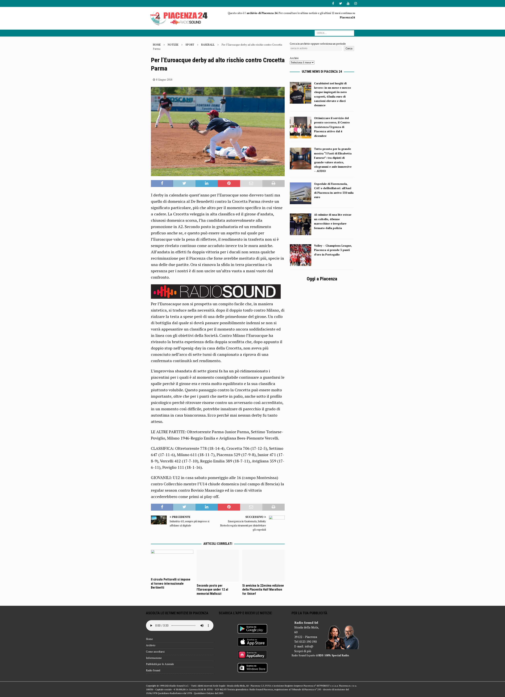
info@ (309, 646)
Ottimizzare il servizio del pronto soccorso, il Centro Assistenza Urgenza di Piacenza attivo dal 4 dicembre (332, 127)
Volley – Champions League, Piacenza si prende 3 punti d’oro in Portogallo (333, 250)
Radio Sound (153, 670)
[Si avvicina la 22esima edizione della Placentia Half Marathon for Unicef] (263, 565)
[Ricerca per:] (334, 33)
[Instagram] (355, 3)
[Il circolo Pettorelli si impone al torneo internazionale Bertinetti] (172, 562)
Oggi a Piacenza (322, 279)
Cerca (349, 48)
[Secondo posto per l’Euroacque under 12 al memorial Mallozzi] (218, 565)
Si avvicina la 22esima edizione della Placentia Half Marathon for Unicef (263, 590)
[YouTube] (348, 3)
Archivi (294, 58)
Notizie (173, 44)
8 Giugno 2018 (164, 79)
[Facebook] (333, 3)
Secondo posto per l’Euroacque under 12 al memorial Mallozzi (212, 590)
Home (149, 639)
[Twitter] (340, 3)
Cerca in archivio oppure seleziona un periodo (318, 43)
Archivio (150, 645)
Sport (189, 44)
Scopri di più (302, 651)
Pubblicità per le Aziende (160, 664)
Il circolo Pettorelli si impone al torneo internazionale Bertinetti (170, 584)
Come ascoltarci (155, 651)
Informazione (154, 658)
